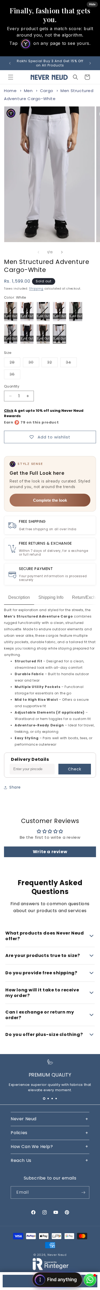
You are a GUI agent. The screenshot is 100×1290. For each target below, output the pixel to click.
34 (71, 363)
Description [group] (19, 597)
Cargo (46, 90)
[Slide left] (38, 252)
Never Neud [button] (24, 1119)
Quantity (11, 386)
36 (15, 375)
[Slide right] (62, 252)
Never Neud (57, 1255)
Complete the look (50, 500)
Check (74, 769)
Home (10, 90)
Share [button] (15, 787)
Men (28, 90)
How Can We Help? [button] (32, 1146)
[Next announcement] (90, 63)
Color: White (15, 297)
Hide (92, 4)
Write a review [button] (50, 852)
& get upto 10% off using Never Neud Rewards (43, 413)
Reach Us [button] (21, 1160)
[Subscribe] (83, 1192)
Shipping (36, 289)
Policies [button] (19, 1133)
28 (15, 363)
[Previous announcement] (10, 63)
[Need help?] (89, 1279)
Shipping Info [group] (50, 597)
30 (34, 363)
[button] (11, 77)
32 (52, 363)
